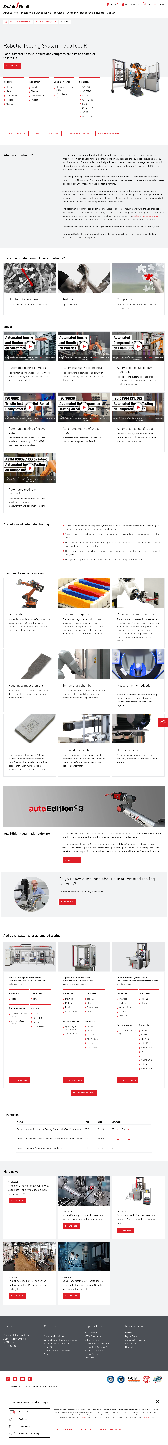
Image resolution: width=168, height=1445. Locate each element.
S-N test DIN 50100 (94, 1351)
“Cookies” (42, 358)
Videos (37, 133)
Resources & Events (92, 12)
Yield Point (90, 1358)
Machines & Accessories (36, 12)
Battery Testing (92, 1340)
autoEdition (73, 860)
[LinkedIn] (8, 1380)
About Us (48, 1347)
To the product (21, 1080)
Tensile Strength (92, 1354)
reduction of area (150, 216)
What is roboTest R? (17, 133)
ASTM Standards (93, 1336)
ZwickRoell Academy (135, 1340)
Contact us (69, 902)
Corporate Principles (54, 1336)
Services (58, 12)
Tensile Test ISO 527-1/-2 (97, 1343)
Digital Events (131, 1336)
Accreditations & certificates (57, 1343)
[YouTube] (22, 1380)
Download (13, 66)
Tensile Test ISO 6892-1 (96, 1347)
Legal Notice (39, 1387)
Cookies (53, 1387)
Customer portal (133, 4)
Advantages (54, 133)
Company (72, 12)
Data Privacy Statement (18, 1387)
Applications (11, 12)
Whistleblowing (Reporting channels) (61, 1340)
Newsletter (130, 1347)
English (113, 4)
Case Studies (131, 1343)
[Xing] (15, 1380)
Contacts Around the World (57, 1351)
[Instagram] (30, 1380)
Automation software (110, 133)
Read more (18, 1201)
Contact (111, 12)
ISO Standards (92, 1333)
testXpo (128, 1333)
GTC (46, 1333)
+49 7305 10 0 (9, 1346)
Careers (48, 1354)
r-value (135, 216)
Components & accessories (80, 133)
